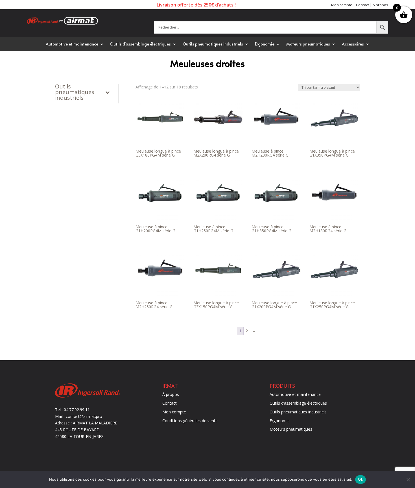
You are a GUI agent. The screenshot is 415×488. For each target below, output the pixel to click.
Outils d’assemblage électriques (140, 44)
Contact (362, 4)
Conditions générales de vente (190, 420)
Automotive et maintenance (72, 44)
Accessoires (353, 44)
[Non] (408, 479)
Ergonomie (264, 44)
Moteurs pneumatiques (308, 44)
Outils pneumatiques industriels (213, 44)
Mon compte (341, 4)
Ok (360, 479)
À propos (380, 4)
